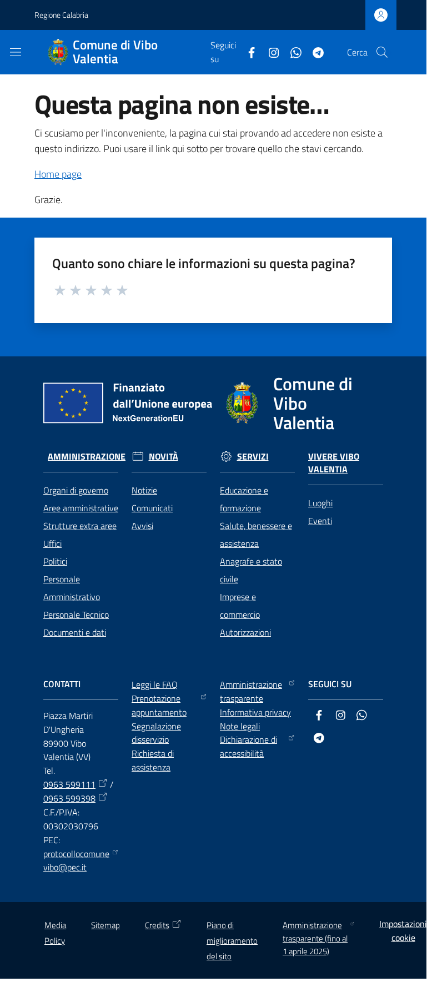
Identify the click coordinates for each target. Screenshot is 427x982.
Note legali (240, 726)
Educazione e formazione (244, 499)
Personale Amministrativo (71, 587)
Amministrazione (86, 456)
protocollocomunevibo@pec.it (76, 860)
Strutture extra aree (80, 525)
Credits (157, 925)
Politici (55, 561)
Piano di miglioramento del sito (232, 941)
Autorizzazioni (245, 632)
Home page (58, 174)
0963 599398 (69, 798)
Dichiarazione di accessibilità (248, 746)
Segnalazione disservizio (156, 733)
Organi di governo (75, 490)
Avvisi (142, 525)
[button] (382, 52)
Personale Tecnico (76, 614)
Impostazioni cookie (403, 930)
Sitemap (105, 925)
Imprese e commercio (240, 605)
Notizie (144, 490)
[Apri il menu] (15, 52)
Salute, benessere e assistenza (256, 534)
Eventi (320, 520)
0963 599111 (69, 784)
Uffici (52, 543)
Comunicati (152, 508)
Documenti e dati (74, 632)
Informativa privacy (255, 712)
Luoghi (320, 503)
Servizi (253, 456)
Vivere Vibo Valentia (333, 463)
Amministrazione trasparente (251, 691)
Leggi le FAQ (155, 684)
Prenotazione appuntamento (159, 705)
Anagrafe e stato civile (251, 570)
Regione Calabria (61, 15)
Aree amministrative (80, 508)
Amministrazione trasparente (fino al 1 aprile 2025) (315, 938)
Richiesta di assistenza (153, 760)
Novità (163, 456)
